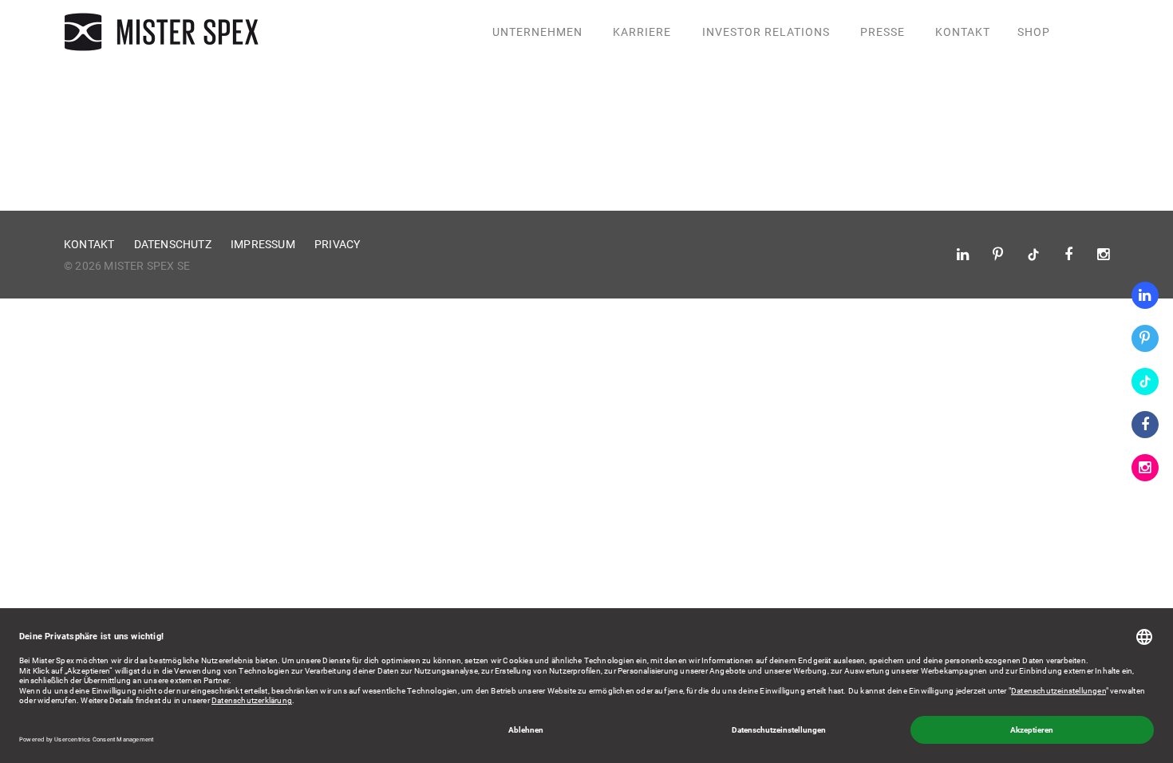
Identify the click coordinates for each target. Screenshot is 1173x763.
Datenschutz (172, 244)
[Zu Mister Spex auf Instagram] (1145, 467)
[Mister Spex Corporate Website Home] (163, 32)
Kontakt (962, 32)
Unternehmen (537, 32)
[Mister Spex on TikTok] (1145, 381)
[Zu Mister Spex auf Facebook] (1145, 424)
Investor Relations (766, 32)
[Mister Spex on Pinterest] (1145, 338)
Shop (1033, 32)
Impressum (263, 244)
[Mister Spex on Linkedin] (1145, 295)
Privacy (337, 244)
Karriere (642, 32)
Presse (882, 32)
